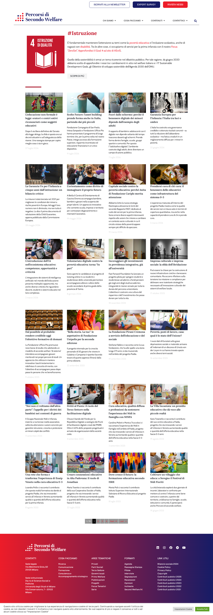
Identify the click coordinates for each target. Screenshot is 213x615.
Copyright (162, 573)
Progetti (95, 583)
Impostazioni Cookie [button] (183, 609)
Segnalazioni (130, 576)
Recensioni (129, 580)
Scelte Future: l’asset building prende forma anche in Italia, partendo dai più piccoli (84, 118)
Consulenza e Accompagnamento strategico (73, 575)
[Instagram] (164, 548)
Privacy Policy (164, 570)
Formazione (64, 570)
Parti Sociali (97, 567)
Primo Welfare (98, 576)
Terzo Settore (97, 570)
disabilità (85, 46)
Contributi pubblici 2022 (169, 586)
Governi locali (97, 573)
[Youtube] (184, 548)
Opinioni (128, 583)
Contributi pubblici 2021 (169, 589)
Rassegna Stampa (133, 567)
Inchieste (128, 586)
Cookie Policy (164, 567)
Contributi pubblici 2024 (169, 580)
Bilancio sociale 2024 (168, 564)
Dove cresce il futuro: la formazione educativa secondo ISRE (127, 478)
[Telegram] (177, 548)
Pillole (127, 570)
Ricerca (62, 564)
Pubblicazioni (98, 580)
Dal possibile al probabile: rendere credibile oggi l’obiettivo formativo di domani (43, 335)
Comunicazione (65, 567)
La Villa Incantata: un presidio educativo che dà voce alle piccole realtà (168, 409)
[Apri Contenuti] (164, 20)
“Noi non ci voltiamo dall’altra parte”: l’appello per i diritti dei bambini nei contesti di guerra (43, 409)
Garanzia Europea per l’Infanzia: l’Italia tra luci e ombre (165, 118)
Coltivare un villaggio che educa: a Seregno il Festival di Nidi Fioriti (167, 478)
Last (122, 521)
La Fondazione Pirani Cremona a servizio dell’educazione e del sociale (127, 335)
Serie (94, 589)
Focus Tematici (98, 586)
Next (112, 521)
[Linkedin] (158, 548)
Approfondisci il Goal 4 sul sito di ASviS (99, 50)
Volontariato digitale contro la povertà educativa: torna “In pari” (84, 264)
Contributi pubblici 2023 (169, 583)
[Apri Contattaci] (187, 20)
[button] (195, 21)
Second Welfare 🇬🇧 (133, 589)
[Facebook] (171, 548)
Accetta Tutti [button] (202, 609)
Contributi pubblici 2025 (169, 576)
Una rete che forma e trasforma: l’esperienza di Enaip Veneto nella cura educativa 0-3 (44, 478)
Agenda (128, 564)
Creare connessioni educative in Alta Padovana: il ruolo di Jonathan (84, 478)
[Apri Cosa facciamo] (142, 20)
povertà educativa (139, 42)
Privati (94, 564)
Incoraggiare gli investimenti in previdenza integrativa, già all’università (126, 264)
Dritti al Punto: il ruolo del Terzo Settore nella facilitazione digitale (82, 409)
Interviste (129, 573)
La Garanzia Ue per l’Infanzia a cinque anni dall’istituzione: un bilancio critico (43, 190)
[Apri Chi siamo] (115, 20)
